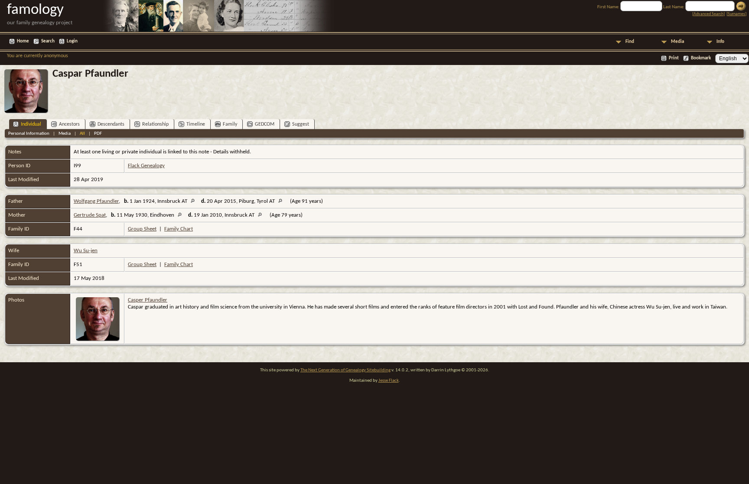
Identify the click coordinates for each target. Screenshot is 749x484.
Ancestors (69, 124)
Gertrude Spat (90, 215)
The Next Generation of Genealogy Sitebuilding (345, 370)
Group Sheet (142, 229)
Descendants (111, 124)
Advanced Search (708, 14)
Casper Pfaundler (147, 300)
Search (48, 41)
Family (230, 124)
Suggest (300, 124)
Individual (31, 124)
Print (674, 58)
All (82, 133)
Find (629, 41)
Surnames (736, 14)
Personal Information (28, 133)
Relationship (155, 124)
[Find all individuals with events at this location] (195, 201)
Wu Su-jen (86, 250)
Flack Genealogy (146, 166)
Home (23, 41)
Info (720, 41)
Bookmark (701, 58)
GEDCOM (264, 124)
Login (72, 41)
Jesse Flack (388, 380)
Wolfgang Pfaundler (96, 201)
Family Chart (178, 229)
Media (677, 41)
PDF (98, 133)
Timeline (195, 124)
